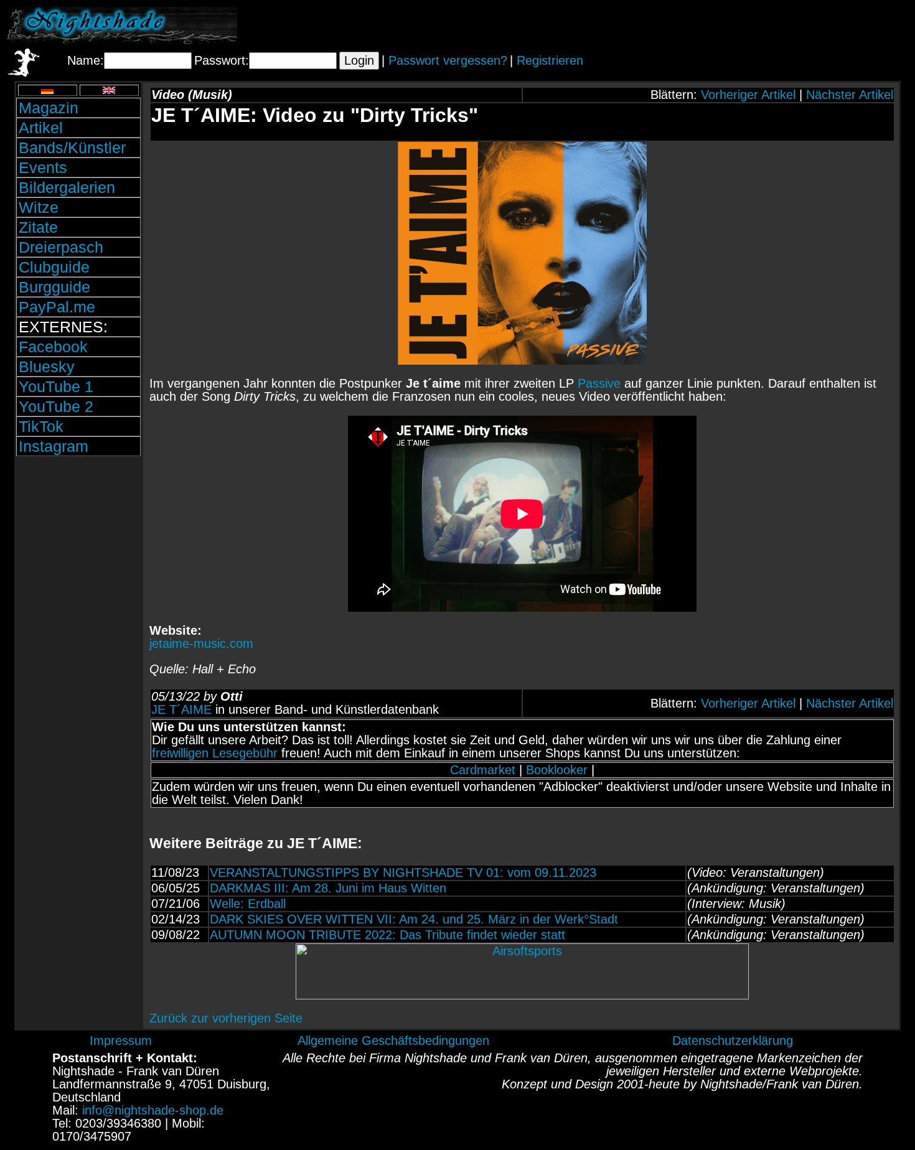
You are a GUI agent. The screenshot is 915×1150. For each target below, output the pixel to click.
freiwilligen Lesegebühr (215, 753)
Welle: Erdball (248, 903)
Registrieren (550, 60)
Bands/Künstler (72, 147)
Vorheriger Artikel (748, 94)
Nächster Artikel (849, 94)
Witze (39, 207)
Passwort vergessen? (447, 60)
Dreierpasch (61, 247)
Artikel (41, 127)
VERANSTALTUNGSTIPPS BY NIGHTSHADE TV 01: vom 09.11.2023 (403, 872)
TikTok (41, 426)
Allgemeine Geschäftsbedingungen (393, 1040)
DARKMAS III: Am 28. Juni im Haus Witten (328, 888)
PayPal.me (57, 307)
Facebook (53, 346)
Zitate (38, 227)
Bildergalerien (67, 187)
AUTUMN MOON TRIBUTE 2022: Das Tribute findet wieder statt (387, 935)
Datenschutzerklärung (732, 1040)
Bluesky (47, 366)
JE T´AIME (181, 709)
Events (43, 167)
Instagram (53, 446)
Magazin (48, 107)
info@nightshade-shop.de (152, 1110)
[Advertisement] (762, 25)
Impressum (121, 1040)
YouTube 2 (56, 406)
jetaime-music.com (201, 643)
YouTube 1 (56, 386)
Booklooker (557, 770)
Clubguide (54, 267)
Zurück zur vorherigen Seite (226, 1018)
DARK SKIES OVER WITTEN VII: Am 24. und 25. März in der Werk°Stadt (414, 919)
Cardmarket (482, 770)
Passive (599, 383)
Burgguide (54, 287)
